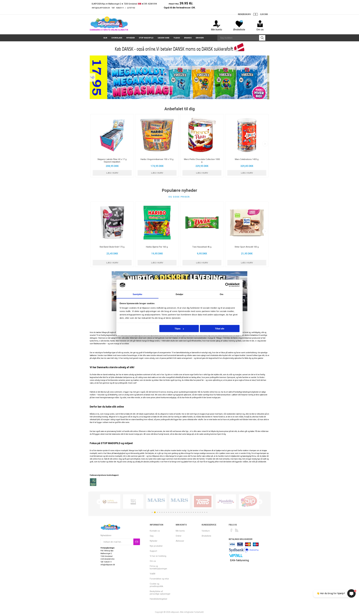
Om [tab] (221, 294)
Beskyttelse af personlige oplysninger (160, 592)
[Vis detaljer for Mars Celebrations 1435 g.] (246, 135)
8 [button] (168, 512)
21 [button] (197, 512)
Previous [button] (92, 77)
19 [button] (193, 512)
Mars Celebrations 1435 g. (247, 159)
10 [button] (173, 512)
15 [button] (184, 512)
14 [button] (182, 512)
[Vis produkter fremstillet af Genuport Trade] (156, 501)
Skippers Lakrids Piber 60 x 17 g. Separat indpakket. (112, 160)
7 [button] (166, 512)
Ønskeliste (206, 536)
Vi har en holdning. (158, 556)
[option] (179, 77)
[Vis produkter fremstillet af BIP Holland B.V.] (249, 501)
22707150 (145, 8)
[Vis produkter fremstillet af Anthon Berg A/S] (202, 501)
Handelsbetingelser (158, 599)
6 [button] (164, 512)
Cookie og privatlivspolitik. (157, 585)
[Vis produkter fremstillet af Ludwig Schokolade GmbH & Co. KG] (110, 501)
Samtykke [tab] (137, 294)
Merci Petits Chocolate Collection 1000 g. (202, 160)
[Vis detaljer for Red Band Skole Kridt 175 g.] (112, 222)
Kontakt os (155, 531)
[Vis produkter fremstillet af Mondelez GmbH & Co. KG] (226, 501)
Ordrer (178, 536)
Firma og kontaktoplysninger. (158, 567)
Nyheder (153, 541)
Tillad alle (219, 328)
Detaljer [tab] (179, 294)
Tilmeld (136, 542)
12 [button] (177, 512)
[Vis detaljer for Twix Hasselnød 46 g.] (202, 222)
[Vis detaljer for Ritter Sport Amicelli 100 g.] (246, 222)
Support (153, 551)
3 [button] (157, 512)
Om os (153, 561)
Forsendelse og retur (159, 578)
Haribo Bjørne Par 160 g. (157, 247)
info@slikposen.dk (101, 8)
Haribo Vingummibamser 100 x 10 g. (157, 159)
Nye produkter (156, 546)
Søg (262, 38)
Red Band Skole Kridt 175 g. (112, 247)
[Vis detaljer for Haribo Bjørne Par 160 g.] (157, 222)
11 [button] (175, 512)
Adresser (180, 541)
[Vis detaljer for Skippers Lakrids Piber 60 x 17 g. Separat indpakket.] (112, 135)
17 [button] (188, 512)
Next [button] (266, 77)
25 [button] (206, 512)
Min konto (216, 29)
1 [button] (152, 512)
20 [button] (195, 512)
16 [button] (186, 512)
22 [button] (200, 512)
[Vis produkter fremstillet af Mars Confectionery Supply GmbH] (179, 501)
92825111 (120, 8)
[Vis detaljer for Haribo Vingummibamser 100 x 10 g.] (157, 135)
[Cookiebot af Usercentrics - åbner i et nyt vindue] (227, 285)
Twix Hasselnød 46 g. (202, 247)
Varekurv (206, 531)
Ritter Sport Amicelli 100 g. (247, 247)
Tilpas (177, 328)
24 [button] (204, 512)
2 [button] (155, 512)
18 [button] (191, 512)
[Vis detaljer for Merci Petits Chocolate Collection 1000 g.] (202, 135)
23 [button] (202, 512)
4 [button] (159, 512)
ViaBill (152, 573)
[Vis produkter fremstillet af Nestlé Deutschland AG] (133, 501)
